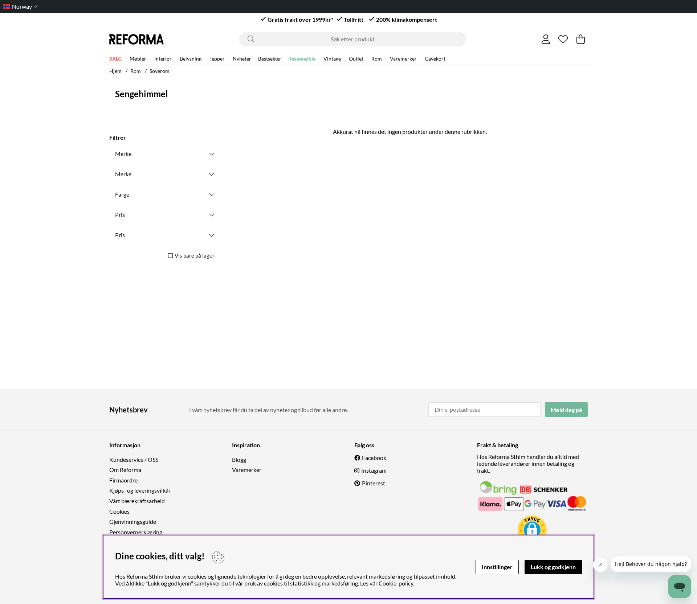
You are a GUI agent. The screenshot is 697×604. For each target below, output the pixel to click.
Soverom (160, 71)
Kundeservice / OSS (133, 459)
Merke (123, 153)
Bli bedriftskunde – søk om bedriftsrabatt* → (379, 6)
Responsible (301, 59)
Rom (376, 59)
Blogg (239, 459)
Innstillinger (497, 566)
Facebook (374, 457)
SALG (115, 59)
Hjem (115, 71)
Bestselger (269, 59)
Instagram (374, 470)
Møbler (138, 59)
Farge (122, 194)
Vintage (332, 59)
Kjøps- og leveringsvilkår (140, 490)
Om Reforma (125, 469)
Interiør (163, 59)
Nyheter (242, 59)
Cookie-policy (396, 583)
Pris (120, 214)
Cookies (119, 511)
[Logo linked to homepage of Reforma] (136, 39)
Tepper (217, 59)
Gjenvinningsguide (132, 521)
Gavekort (435, 59)
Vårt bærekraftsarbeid (137, 500)
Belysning (190, 59)
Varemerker (403, 59)
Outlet (356, 59)
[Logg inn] (546, 39)
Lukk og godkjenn (553, 566)
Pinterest (373, 483)
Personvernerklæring (135, 532)
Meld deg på (566, 409)
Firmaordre (123, 480)
